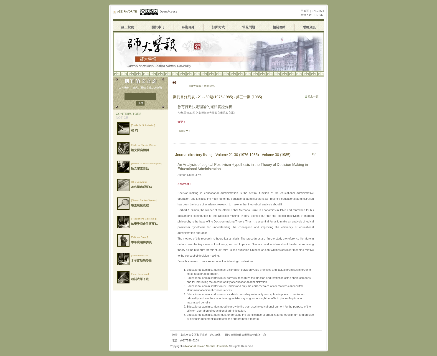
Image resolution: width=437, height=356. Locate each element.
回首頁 (305, 11)
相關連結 (279, 27)
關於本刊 (158, 27)
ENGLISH (318, 11)
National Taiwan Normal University (206, 346)
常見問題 (248, 27)
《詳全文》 (184, 131)
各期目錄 (188, 27)
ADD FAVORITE (127, 11)
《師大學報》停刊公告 (193, 86)
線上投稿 (127, 27)
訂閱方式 (218, 27)
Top (314, 154)
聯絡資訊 (309, 27)
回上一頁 (312, 96)
